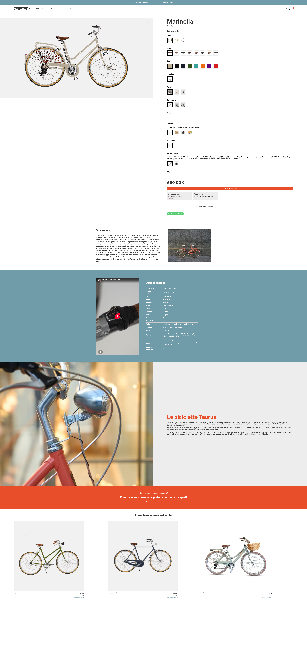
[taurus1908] (21, 9)
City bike (31, 8)
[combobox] (230, 117)
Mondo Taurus (70, 8)
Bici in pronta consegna (56, 8)
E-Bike (38, 8)
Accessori (44, 8)
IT (282, 9)
